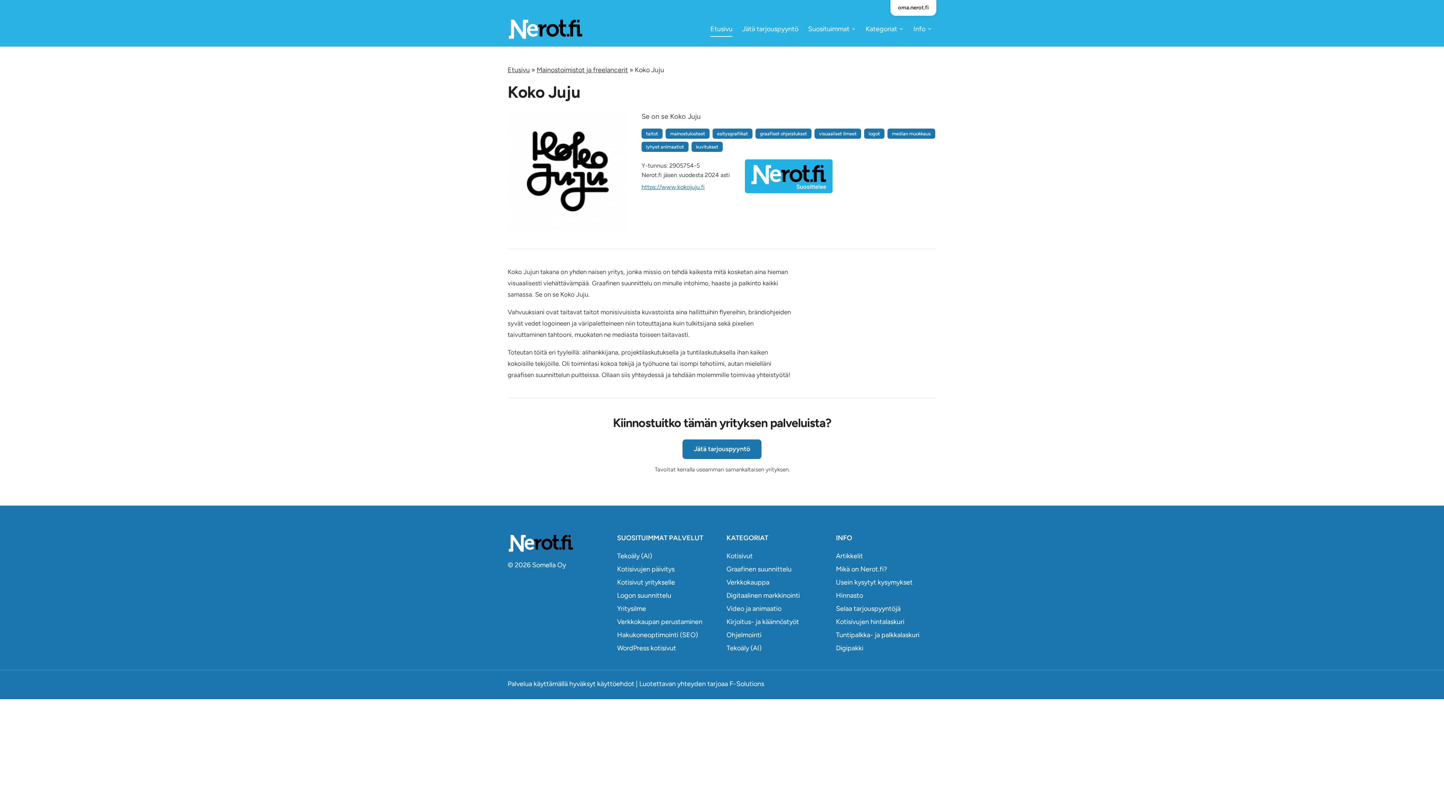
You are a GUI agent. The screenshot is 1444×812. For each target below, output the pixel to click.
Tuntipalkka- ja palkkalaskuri (877, 635)
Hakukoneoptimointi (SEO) (657, 635)
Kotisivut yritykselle (646, 582)
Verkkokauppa (748, 582)
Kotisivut (740, 556)
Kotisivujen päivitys (646, 569)
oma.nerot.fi (913, 7)
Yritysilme (631, 608)
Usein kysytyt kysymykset (874, 582)
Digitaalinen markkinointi (763, 595)
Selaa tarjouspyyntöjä (868, 608)
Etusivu (721, 29)
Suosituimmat (828, 29)
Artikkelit (849, 556)
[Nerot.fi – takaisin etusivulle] (545, 28)
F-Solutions (747, 684)
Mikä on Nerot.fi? (861, 569)
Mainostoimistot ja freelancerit (582, 70)
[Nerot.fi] (558, 543)
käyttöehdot (615, 684)
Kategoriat (881, 29)
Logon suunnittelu (644, 595)
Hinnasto (849, 595)
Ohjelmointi (744, 635)
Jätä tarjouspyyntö (770, 29)
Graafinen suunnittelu (759, 569)
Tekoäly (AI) (634, 556)
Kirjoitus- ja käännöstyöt (763, 622)
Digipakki (849, 648)
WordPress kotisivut (646, 648)
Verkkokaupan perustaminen (659, 622)
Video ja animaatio (754, 608)
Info (919, 29)
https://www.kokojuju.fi (673, 187)
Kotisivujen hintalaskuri (870, 622)
